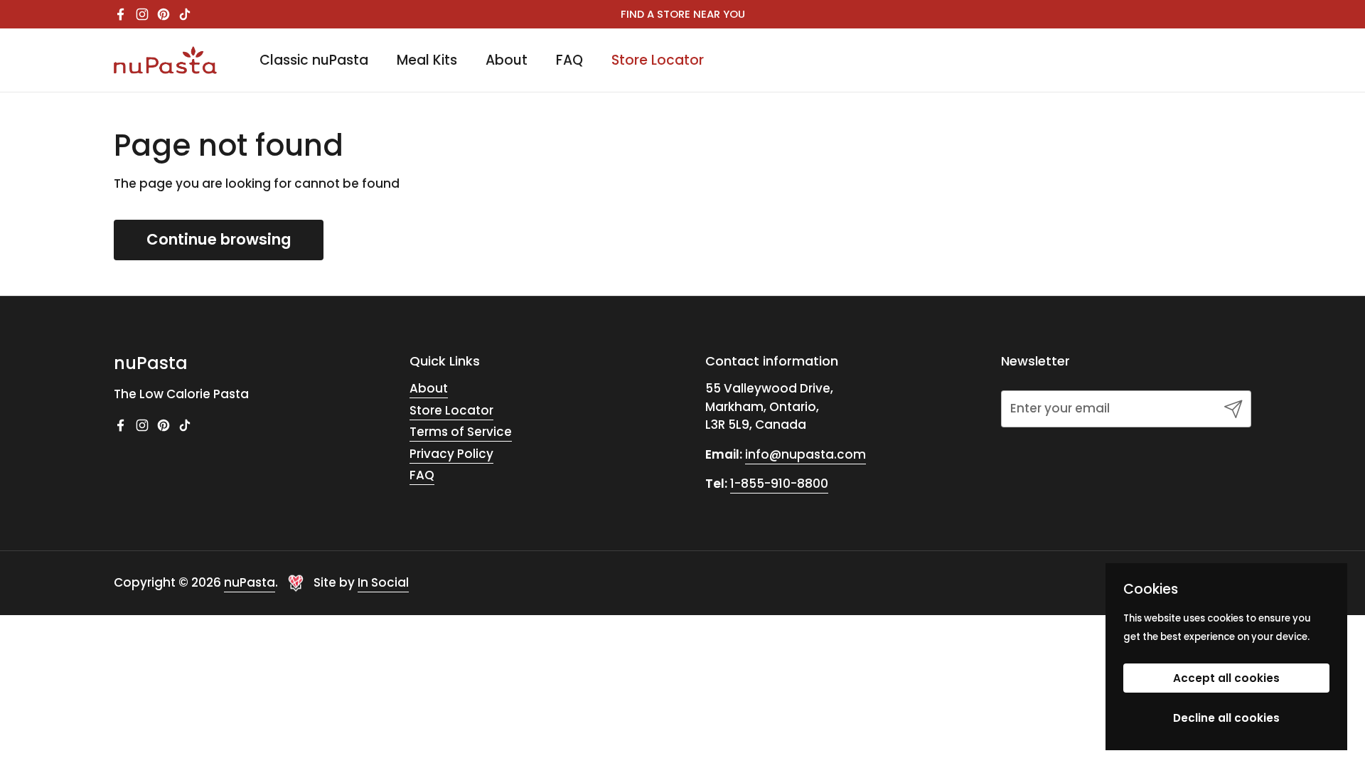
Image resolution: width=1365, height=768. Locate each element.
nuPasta (249, 582)
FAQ (422, 475)
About (429, 388)
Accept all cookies (1226, 678)
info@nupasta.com (805, 454)
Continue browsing (218, 239)
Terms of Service (461, 431)
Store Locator (451, 410)
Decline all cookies (1226, 717)
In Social (383, 582)
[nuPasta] (165, 60)
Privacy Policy (451, 453)
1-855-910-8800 (779, 483)
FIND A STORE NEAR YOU (683, 14)
